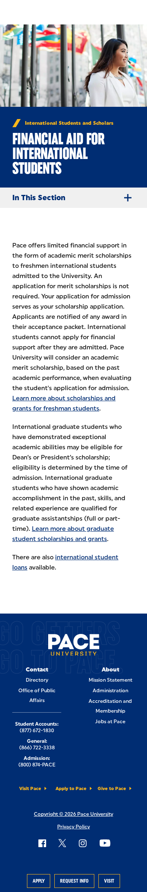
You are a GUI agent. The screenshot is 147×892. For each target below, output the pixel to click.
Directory (37, 680)
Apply (39, 881)
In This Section (38, 197)
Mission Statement (110, 680)
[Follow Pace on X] (62, 843)
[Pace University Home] (73, 646)
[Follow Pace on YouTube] (105, 843)
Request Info (74, 881)
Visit (109, 881)
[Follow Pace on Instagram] (82, 843)
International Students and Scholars (69, 123)
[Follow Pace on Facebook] (42, 843)
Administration (110, 690)
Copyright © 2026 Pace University (73, 814)
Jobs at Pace (110, 721)
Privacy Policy (73, 827)
